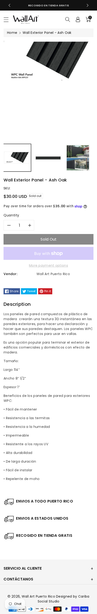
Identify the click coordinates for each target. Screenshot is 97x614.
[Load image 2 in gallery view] (48, 157)
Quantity (11, 215)
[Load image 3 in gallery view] (78, 157)
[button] (8, 20)
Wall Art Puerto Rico (39, 596)
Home (12, 32)
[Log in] (78, 19)
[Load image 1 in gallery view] (17, 157)
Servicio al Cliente (23, 568)
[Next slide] (87, 5)
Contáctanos (18, 579)
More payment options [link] (48, 265)
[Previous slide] (9, 5)
